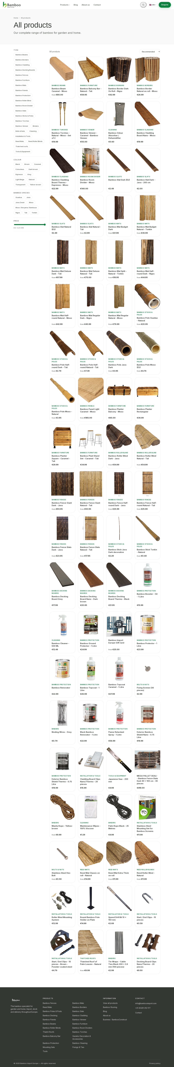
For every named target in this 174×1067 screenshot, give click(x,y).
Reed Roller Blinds (35, 141)
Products (65, 5)
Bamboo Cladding (23, 65)
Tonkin (34, 213)
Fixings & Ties (78, 1047)
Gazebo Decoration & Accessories (81, 1037)
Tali (25, 213)
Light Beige (20, 179)
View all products (110, 1003)
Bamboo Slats (21, 111)
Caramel (37, 164)
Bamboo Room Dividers (82, 1028)
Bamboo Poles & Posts (52, 1011)
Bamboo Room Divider (24, 106)
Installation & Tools (23, 136)
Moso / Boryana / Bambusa (26, 207)
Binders (36, 126)
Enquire (164, 5)
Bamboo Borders (22, 60)
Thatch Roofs (48, 1032)
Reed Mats (20, 141)
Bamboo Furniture (23, 80)
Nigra (18, 213)
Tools (45, 1051)
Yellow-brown (35, 185)
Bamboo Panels (22, 90)
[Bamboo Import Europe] (12, 5)
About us (86, 5)
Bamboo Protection (23, 95)
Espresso (19, 174)
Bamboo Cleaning (79, 1043)
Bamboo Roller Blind (23, 100)
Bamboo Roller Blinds (52, 1028)
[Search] (143, 4)
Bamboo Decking (50, 1015)
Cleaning (33, 131)
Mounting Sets (49, 1047)
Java (28, 197)
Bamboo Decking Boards (25, 70)
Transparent (20, 185)
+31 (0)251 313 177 (142, 1008)
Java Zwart (20, 202)
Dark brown (33, 169)
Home (16, 18)
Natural (32, 179)
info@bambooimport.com (145, 1003)
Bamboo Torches (22, 121)
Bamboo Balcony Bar (51, 1036)
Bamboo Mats (21, 85)
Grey (29, 174)
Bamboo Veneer (22, 126)
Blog (76, 5)
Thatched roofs (22, 146)
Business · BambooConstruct (115, 1019)
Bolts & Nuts (20, 131)
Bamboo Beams (22, 55)
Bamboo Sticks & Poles (24, 116)
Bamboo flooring (110, 1007)
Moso (31, 202)
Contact (97, 5)
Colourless (20, 169)
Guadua (19, 197)
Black (18, 164)
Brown (27, 164)
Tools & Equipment (23, 151)
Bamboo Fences (22, 75)
